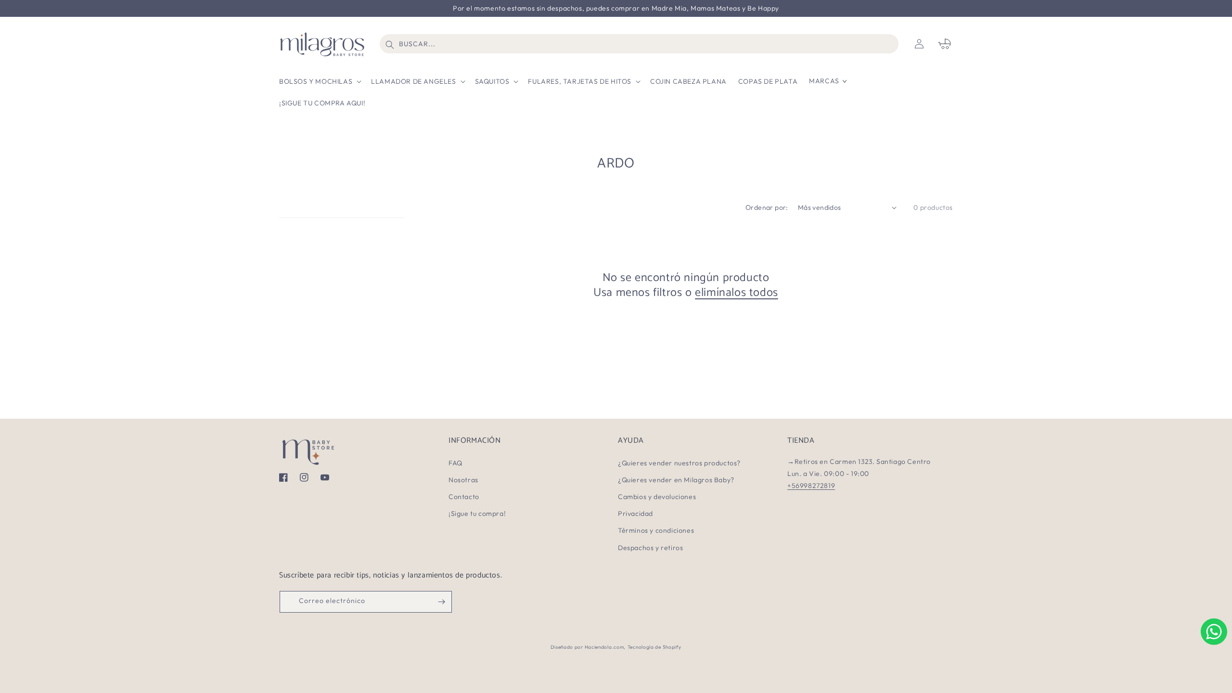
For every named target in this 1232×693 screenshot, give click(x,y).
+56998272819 (811, 485)
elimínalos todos (736, 292)
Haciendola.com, (605, 647)
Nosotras (463, 479)
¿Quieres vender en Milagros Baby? (676, 479)
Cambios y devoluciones (657, 496)
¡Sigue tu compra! (477, 513)
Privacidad (635, 513)
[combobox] (639, 43)
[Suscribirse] (441, 601)
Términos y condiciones (656, 530)
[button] (319, 81)
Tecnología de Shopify (654, 647)
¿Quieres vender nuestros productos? (679, 463)
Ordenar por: (766, 207)
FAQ (455, 463)
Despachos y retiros (650, 547)
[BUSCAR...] (389, 44)
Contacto (464, 496)
